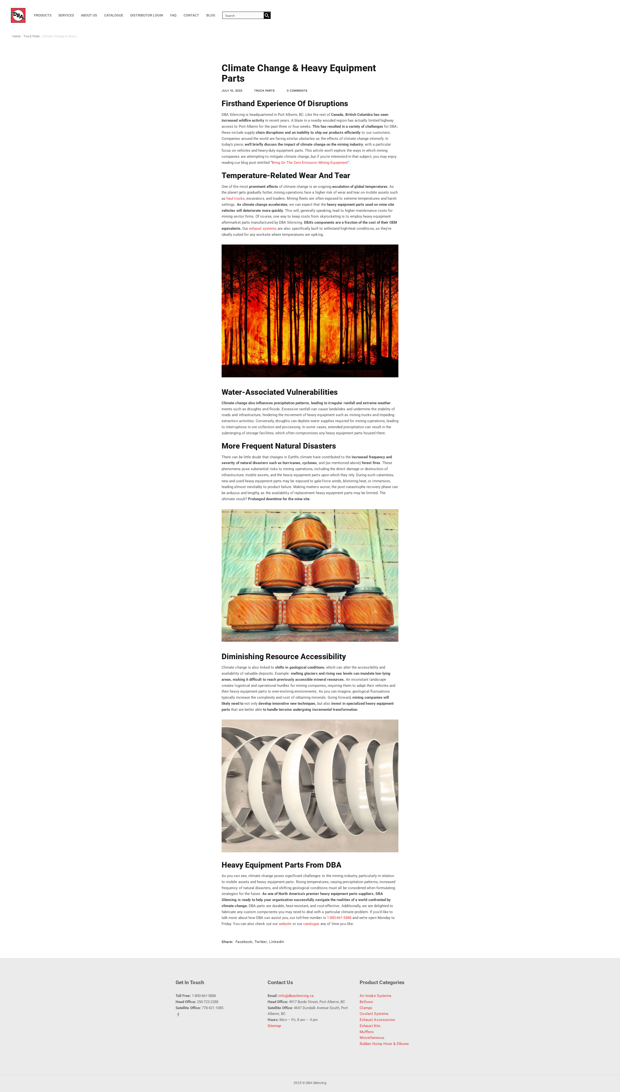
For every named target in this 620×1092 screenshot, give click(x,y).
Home (16, 36)
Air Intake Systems (375, 996)
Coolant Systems (374, 1014)
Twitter (261, 942)
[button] (245, 15)
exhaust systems (263, 228)
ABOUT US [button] (89, 15)
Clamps (366, 1008)
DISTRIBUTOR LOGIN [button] (146, 15)
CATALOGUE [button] (114, 15)
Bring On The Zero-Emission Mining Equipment (310, 162)
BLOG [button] (210, 15)
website (285, 924)
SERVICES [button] (66, 15)
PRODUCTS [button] (42, 15)
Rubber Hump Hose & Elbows (384, 1044)
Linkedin (276, 942)
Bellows (366, 1002)
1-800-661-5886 (339, 918)
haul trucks (235, 198)
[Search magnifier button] (267, 15)
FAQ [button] (173, 15)
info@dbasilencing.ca (296, 996)
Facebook (243, 942)
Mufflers (367, 1032)
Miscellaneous (372, 1038)
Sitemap (274, 1026)
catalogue (311, 924)
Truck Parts (31, 36)
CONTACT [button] (191, 15)
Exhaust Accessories (377, 1020)
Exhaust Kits (370, 1026)
